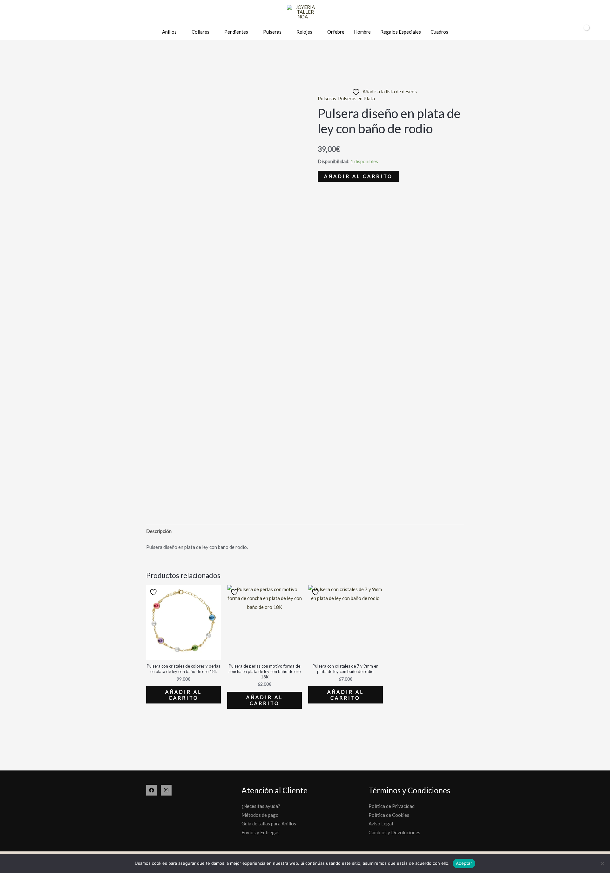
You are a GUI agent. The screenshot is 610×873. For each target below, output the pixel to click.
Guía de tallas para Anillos (268, 823)
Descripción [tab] (159, 531)
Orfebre (335, 32)
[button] (596, 32)
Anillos (169, 32)
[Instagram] (166, 790)
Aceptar (464, 863)
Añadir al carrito (358, 176)
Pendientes (236, 32)
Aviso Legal (381, 823)
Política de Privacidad (392, 806)
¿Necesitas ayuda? (260, 806)
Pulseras (272, 32)
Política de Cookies (389, 815)
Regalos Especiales (400, 32)
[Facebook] (151, 790)
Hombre (362, 32)
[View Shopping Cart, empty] (582, 32)
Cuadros (439, 32)
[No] (602, 863)
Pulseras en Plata (356, 98)
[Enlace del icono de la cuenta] (568, 32)
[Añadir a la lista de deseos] (154, 592)
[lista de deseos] (556, 32)
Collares (200, 32)
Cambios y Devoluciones (394, 832)
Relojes (304, 32)
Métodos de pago (260, 815)
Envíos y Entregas (260, 832)
